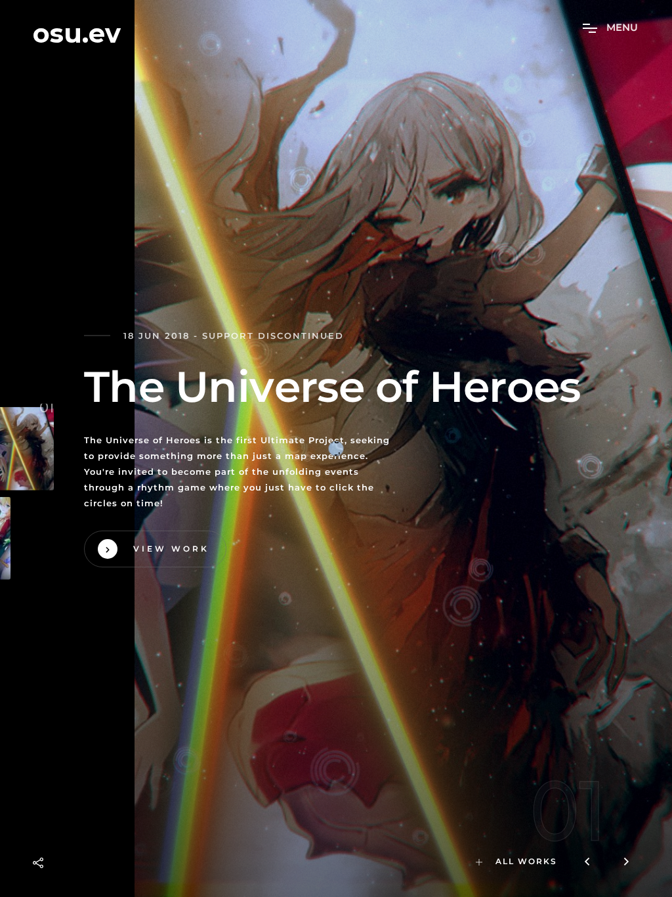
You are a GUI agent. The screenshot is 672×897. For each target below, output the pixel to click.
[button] (626, 862)
